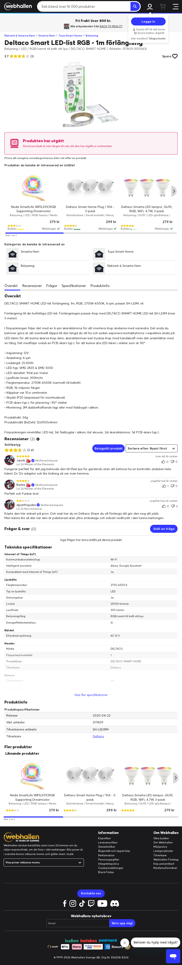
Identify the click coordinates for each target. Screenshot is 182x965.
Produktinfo (100, 285)
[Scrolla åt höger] (174, 191)
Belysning (92, 35)
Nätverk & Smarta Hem (19, 35)
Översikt (11, 285)
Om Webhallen (163, 842)
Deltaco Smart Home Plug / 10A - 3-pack (90, 797)
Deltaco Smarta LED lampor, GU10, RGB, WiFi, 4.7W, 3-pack (147, 797)
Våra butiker (161, 838)
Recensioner (32, 285)
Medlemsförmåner (165, 868)
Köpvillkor (104, 838)
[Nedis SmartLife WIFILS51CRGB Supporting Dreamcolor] (34, 187)
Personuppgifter (108, 859)
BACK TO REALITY (111, 26)
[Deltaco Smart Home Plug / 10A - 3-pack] (90, 187)
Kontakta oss (91, 893)
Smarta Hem (46, 35)
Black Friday (106, 872)
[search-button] (135, 6)
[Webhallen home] (17, 6)
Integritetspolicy (108, 863)
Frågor (51, 285)
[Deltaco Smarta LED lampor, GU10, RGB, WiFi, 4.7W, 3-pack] (147, 187)
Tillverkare (160, 855)
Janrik (20, 460)
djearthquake (26, 505)
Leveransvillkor (107, 842)
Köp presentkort (163, 863)
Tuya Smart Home (70, 35)
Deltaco (98, 736)
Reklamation (106, 855)
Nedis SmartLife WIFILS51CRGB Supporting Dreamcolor (32, 797)
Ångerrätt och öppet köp (114, 851)
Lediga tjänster (163, 851)
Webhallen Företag (165, 859)
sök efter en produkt (73, 158)
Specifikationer (74, 285)
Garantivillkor (106, 846)
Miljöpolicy (160, 846)
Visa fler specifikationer (91, 695)
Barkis (20, 485)
